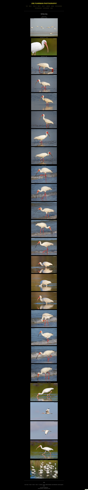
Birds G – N (31, 484)
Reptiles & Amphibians (48, 484)
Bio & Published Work (54, 484)
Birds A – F (27, 484)
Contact (44, 485)
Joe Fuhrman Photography (44, 487)
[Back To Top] (44, 482)
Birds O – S (34, 484)
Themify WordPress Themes (47, 488)
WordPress (42, 488)
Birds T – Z (37, 484)
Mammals (44, 484)
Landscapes (40, 484)
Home (25, 484)
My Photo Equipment (60, 484)
